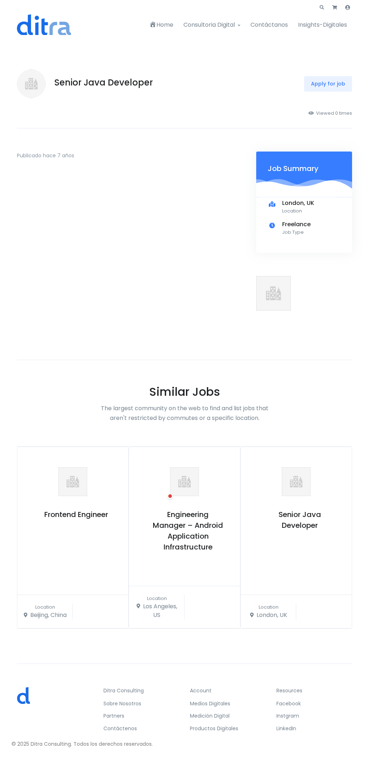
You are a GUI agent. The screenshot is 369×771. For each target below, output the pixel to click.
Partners (113, 715)
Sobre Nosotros (122, 703)
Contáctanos (269, 25)
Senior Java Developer (300, 519)
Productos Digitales (214, 728)
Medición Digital (210, 715)
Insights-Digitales (322, 25)
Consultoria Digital (209, 25)
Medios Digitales (210, 703)
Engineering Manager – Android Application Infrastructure (188, 530)
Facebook (288, 703)
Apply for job (328, 83)
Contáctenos (120, 728)
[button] (321, 7)
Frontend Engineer (76, 514)
